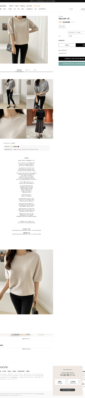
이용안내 (9, 371)
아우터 (4, 9)
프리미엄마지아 (42, 9)
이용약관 (14, 371)
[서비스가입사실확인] (40, 393)
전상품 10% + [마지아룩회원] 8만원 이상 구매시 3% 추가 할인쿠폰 (42, 1)
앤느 (36, 9)
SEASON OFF (37, 6)
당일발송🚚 (22, 6)
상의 (15, 9)
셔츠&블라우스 (29, 9)
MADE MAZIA (29, 6)
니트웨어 (10, 9)
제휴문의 (28, 371)
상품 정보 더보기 (26, 338)
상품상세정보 (19, 70)
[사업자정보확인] (14, 377)
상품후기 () (27, 70)
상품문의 (34, 70)
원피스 (22, 9)
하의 (19, 9)
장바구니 (67, 45)
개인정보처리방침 (21, 371)
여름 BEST (11, 6)
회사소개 (4, 371)
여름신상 (17, 6)
